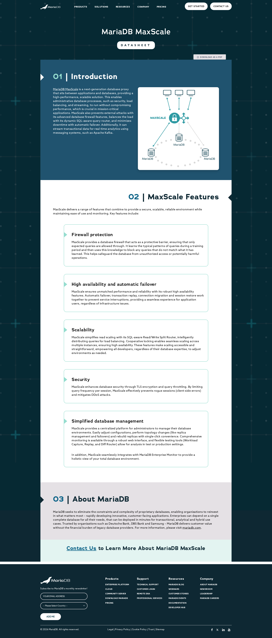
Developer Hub (177, 607)
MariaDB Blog (176, 584)
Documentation (178, 603)
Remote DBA (143, 593)
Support (143, 579)
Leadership (206, 593)
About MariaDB (208, 584)
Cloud (109, 589)
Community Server (115, 593)
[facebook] (212, 630)
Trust (151, 629)
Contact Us (221, 6)
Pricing (109, 603)
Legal (110, 629)
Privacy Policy (122, 629)
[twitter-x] (217, 630)
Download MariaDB (116, 598)
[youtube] (229, 630)
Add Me (50, 616)
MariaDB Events (177, 598)
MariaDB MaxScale (65, 89)
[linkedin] (223, 630)
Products (112, 579)
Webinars (174, 589)
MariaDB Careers (209, 598)
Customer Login (146, 589)
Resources (176, 579)
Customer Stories (179, 593)
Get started (196, 6)
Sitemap (160, 629)
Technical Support (148, 584)
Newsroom (206, 589)
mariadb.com (191, 527)
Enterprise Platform (117, 584)
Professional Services (149, 598)
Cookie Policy (139, 629)
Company (206, 579)
